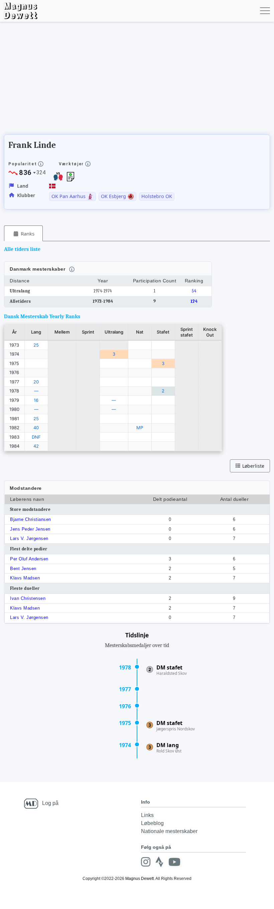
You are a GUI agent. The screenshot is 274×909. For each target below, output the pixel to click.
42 (36, 446)
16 (36, 400)
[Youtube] (174, 861)
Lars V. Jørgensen (29, 538)
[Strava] (159, 861)
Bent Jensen (23, 568)
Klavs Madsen (25, 577)
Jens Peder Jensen (30, 529)
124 (194, 301)
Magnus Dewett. (140, 878)
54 (194, 290)
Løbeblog (152, 823)
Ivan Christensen (27, 598)
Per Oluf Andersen (29, 558)
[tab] (23, 233)
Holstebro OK (156, 196)
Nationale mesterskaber (169, 831)
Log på (50, 803)
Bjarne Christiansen (30, 519)
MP (139, 427)
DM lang (167, 745)
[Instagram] (145, 861)
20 (36, 381)
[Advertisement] (125, 80)
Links (147, 815)
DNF (36, 437)
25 (36, 345)
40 (36, 427)
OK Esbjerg (113, 196)
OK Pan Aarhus (68, 196)
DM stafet (169, 667)
